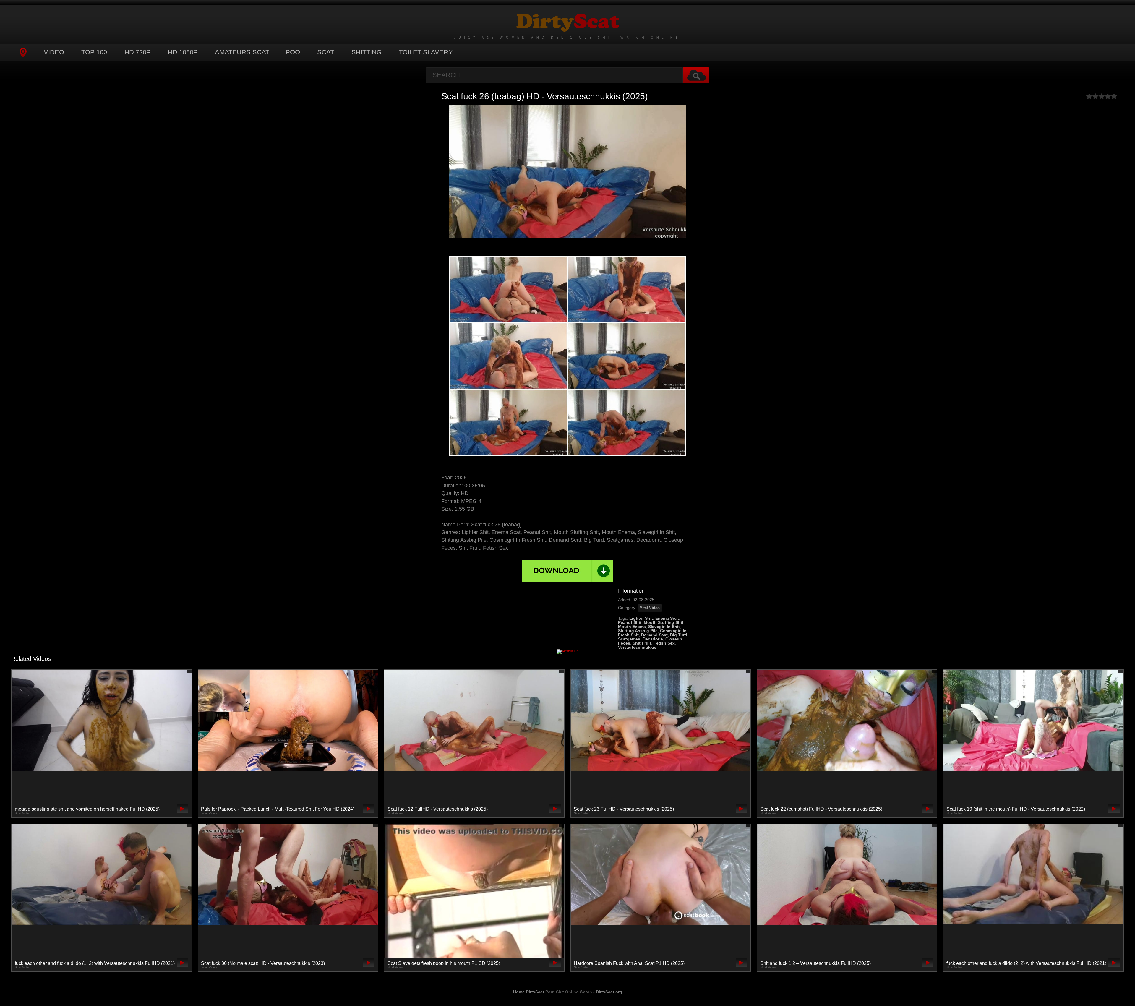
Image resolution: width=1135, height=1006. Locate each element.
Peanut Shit (629, 622)
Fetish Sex (664, 643)
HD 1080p (183, 52)
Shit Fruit (642, 643)
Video (54, 52)
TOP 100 (94, 52)
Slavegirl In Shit (664, 626)
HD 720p (137, 52)
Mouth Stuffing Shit (663, 622)
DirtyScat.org (609, 991)
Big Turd (678, 634)
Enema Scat (667, 618)
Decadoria (653, 639)
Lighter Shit (641, 618)
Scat (325, 52)
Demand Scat (654, 634)
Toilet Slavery (426, 52)
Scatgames (629, 639)
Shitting (366, 52)
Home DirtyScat (528, 991)
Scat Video (650, 608)
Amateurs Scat (242, 52)
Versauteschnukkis (637, 647)
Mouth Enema (632, 626)
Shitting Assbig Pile (638, 630)
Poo (293, 52)
